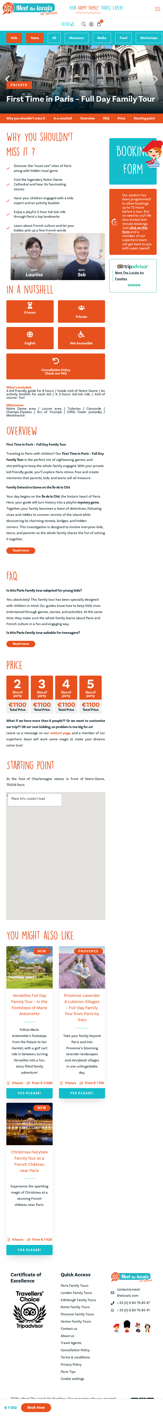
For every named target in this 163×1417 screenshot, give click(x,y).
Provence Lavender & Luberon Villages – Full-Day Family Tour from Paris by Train (82, 1008)
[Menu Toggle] (157, 9)
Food (123, 38)
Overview (87, 118)
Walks (102, 38)
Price (121, 118)
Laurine (34, 274)
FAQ (106, 118)
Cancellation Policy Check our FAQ (55, 372)
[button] (15, 256)
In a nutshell (63, 118)
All (54, 38)
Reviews (68, 24)
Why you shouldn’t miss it (25, 118)
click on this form (135, 230)
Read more (21, 550)
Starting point (144, 118)
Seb (81, 274)
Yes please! (29, 1093)
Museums (76, 38)
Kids (14, 38)
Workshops (148, 38)
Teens (35, 38)
